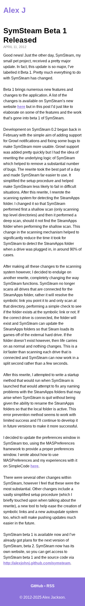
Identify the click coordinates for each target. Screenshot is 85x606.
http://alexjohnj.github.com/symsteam (36, 563)
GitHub (37, 586)
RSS (51, 586)
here (21, 107)
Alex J (14, 10)
